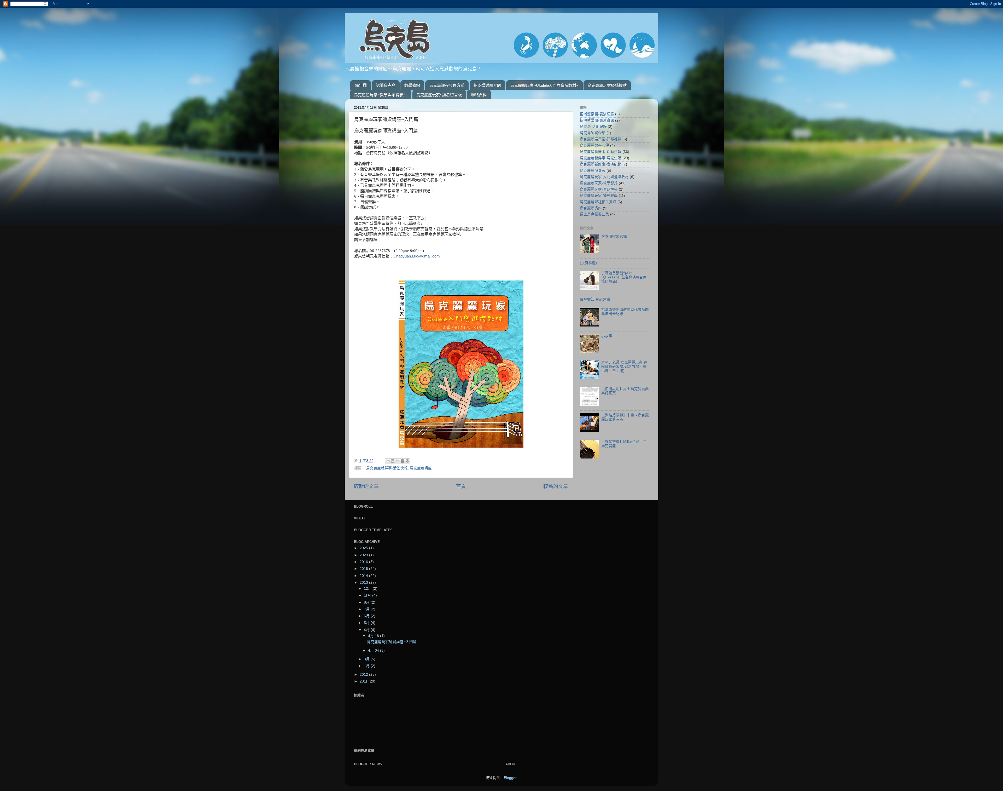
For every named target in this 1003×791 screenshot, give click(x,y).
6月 (367, 616)
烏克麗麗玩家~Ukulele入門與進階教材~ (544, 85)
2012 (364, 675)
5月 (367, 623)
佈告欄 (361, 85)
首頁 (461, 486)
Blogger (510, 778)
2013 (364, 582)
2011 (364, 681)
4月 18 (374, 636)
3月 (367, 659)
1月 (367, 666)
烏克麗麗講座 (421, 468)
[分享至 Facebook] (402, 460)
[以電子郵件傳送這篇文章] (387, 460)
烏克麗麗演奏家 (592, 171)
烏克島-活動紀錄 (593, 127)
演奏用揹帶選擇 (614, 236)
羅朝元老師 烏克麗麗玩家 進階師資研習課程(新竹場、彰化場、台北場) (624, 366)
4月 (367, 630)
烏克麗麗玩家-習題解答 (599, 189)
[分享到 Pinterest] (407, 460)
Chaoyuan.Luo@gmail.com (416, 256)
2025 (364, 548)
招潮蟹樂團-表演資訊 (597, 120)
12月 (368, 589)
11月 (368, 595)
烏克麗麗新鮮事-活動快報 (387, 468)
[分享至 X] (397, 460)
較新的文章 (366, 486)
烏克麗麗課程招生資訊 (598, 202)
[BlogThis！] (392, 460)
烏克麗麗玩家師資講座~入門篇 (392, 642)
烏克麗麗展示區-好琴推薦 (600, 139)
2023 (364, 555)
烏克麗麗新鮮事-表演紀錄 (600, 164)
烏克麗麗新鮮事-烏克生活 (600, 158)
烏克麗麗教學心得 (594, 145)
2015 (364, 569)
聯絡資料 (479, 95)
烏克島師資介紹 (592, 133)
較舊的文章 (555, 486)
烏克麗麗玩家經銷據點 (607, 85)
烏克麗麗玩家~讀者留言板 (439, 95)
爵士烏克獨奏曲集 (594, 214)
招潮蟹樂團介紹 (487, 85)
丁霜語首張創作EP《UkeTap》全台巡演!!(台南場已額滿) (624, 277)
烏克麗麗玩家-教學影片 (599, 183)
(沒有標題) (588, 263)
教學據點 (412, 85)
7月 (367, 609)
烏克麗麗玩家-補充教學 (599, 196)
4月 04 (374, 650)
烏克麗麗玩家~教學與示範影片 (380, 95)
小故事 (606, 336)
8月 (367, 602)
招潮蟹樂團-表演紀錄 (597, 114)
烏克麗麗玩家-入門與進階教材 (604, 177)
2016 (364, 562)
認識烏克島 (385, 85)
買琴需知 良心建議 (595, 299)
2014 (364, 576)
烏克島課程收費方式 (446, 85)
